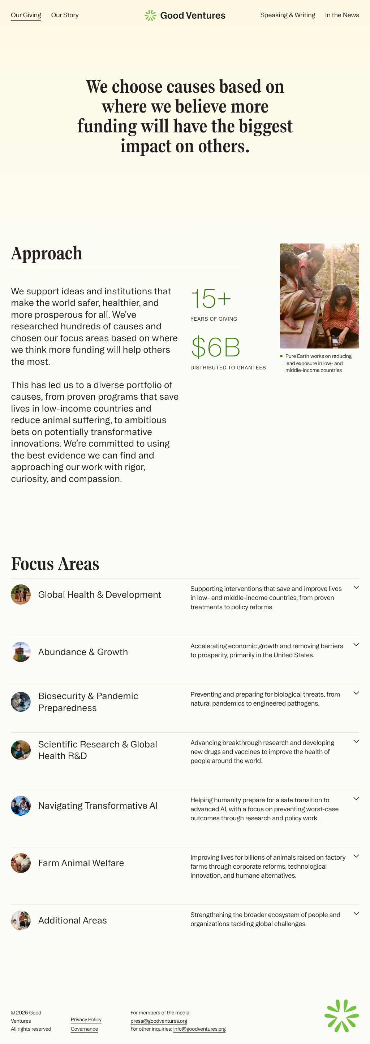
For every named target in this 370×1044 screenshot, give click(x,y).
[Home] (185, 15)
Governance (84, 1029)
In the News (342, 15)
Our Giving (26, 15)
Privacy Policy (86, 1019)
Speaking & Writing (287, 15)
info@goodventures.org (199, 1029)
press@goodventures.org (158, 1021)
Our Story (64, 15)
